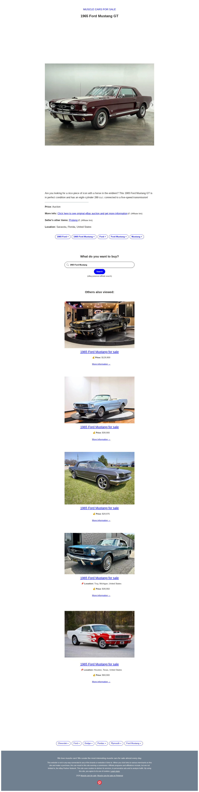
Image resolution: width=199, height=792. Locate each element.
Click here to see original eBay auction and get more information (92, 213)
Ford (102, 236)
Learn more (115, 771)
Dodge (88, 743)
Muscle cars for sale (99, 9)
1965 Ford (62, 236)
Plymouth (115, 743)
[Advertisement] (99, 41)
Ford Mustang (118, 236)
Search (99, 271)
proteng (73, 220)
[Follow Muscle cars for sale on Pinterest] (99, 784)
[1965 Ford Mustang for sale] (99, 347)
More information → (101, 364)
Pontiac (100, 743)
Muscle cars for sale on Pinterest (110, 776)
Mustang (136, 236)
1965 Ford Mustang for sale (99, 352)
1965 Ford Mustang (83, 236)
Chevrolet (62, 743)
